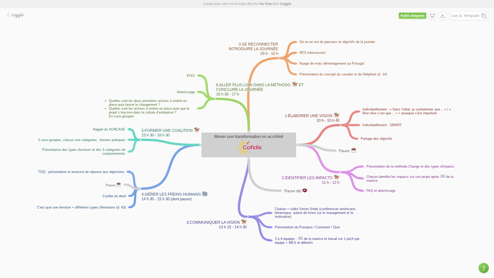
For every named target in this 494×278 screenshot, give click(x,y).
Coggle (285, 4)
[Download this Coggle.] (443, 16)
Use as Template (465, 15)
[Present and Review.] (432, 16)
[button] (484, 268)
